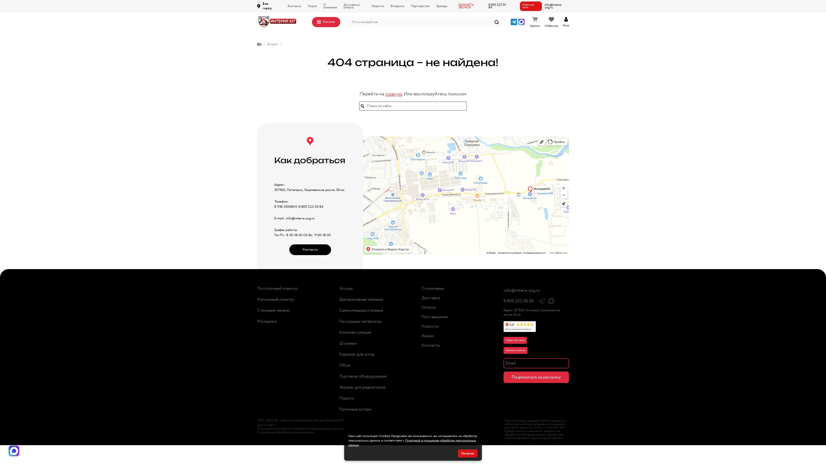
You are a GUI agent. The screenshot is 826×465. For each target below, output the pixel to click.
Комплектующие (355, 332)
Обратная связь (528, 6)
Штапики (348, 343)
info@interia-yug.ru (553, 6)
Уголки (346, 288)
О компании (330, 6)
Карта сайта (266, 425)
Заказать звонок (515, 350)
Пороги (346, 398)
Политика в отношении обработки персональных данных (300, 429)
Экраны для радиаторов (362, 387)
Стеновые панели (273, 310)
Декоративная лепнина (361, 299)
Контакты (294, 6)
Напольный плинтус (276, 299)
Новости (377, 6)
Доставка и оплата (352, 6)
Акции (427, 336)
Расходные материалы (360, 321)
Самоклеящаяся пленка (361, 310)
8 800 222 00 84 (497, 6)
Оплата (428, 307)
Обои (344, 365)
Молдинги (267, 321)
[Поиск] (496, 22)
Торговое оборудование (363, 376)
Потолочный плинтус (277, 288)
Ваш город (267, 6)
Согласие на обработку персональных (285, 432)
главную (393, 94)
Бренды (441, 6)
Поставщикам (434, 317)
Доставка (430, 298)
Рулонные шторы (355, 409)
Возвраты (397, 6)
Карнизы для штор (356, 354)
